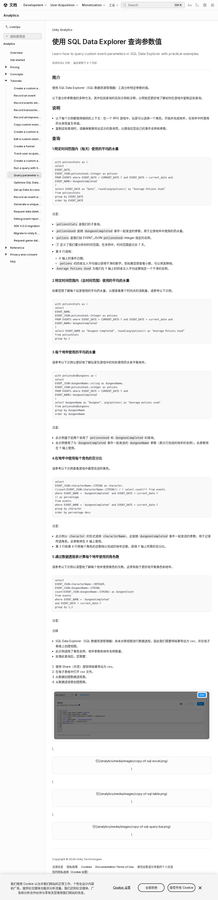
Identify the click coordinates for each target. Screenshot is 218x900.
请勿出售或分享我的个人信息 (155, 866)
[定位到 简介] (49, 77)
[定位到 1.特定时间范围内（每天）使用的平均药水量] (49, 148)
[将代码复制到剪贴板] (199, 162)
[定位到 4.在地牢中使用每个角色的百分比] (49, 458)
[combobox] (150, 5)
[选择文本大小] (189, 5)
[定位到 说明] (49, 108)
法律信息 (57, 866)
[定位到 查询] (49, 138)
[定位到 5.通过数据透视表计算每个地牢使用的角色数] (49, 556)
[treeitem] (22, 52)
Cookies (86, 866)
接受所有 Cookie (181, 887)
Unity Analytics (62, 30)
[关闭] (200, 888)
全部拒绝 (151, 887)
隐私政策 (72, 866)
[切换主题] (197, 5)
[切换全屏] (206, 162)
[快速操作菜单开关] (212, 5)
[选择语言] (205, 5)
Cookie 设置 (122, 887)
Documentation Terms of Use (114, 866)
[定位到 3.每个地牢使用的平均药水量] (49, 352)
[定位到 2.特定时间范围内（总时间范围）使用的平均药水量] (49, 280)
